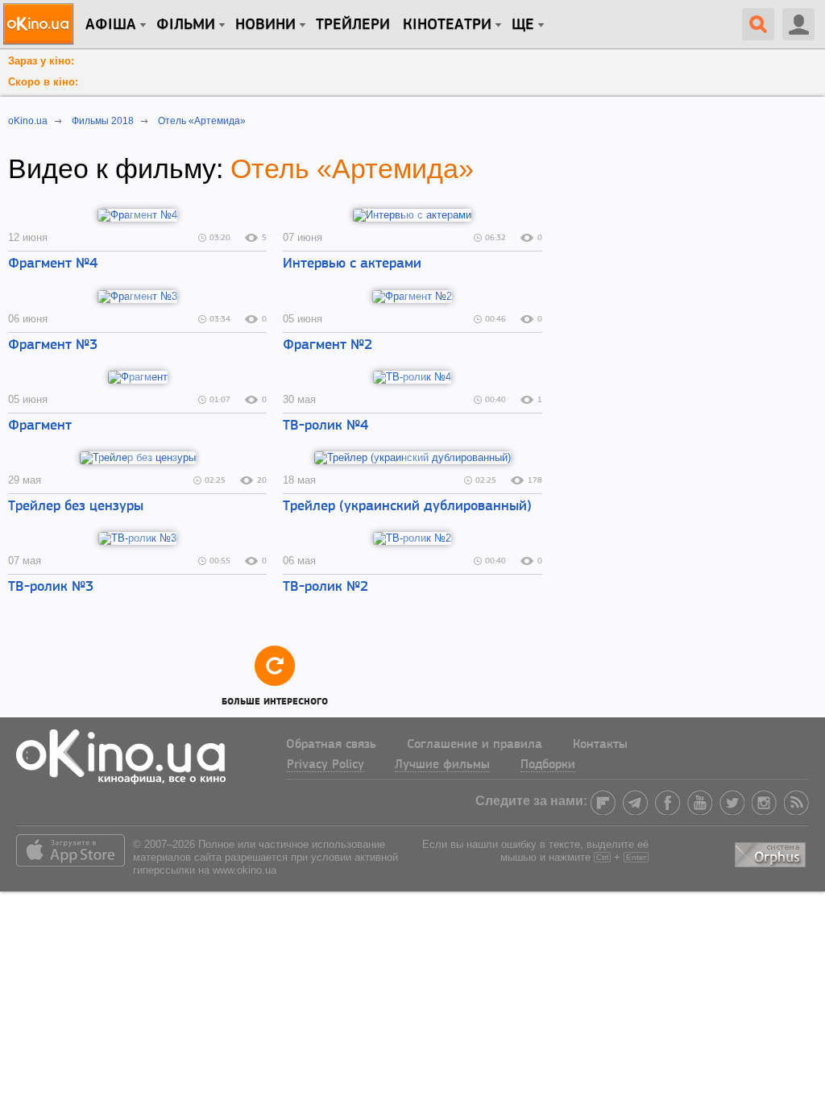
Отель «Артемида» (352, 168)
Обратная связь (331, 744)
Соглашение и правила (474, 744)
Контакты (600, 744)
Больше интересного (275, 699)
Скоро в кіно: (43, 82)
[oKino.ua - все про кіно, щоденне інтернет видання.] (40, 24)
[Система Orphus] (772, 851)
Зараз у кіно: (41, 61)
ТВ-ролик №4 (325, 426)
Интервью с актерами (352, 264)
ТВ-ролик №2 (325, 587)
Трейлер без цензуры (75, 507)
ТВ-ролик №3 (50, 587)
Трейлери (353, 25)
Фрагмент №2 (327, 346)
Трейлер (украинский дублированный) (407, 507)
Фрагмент (40, 426)
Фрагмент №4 (52, 264)
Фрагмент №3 (52, 346)
